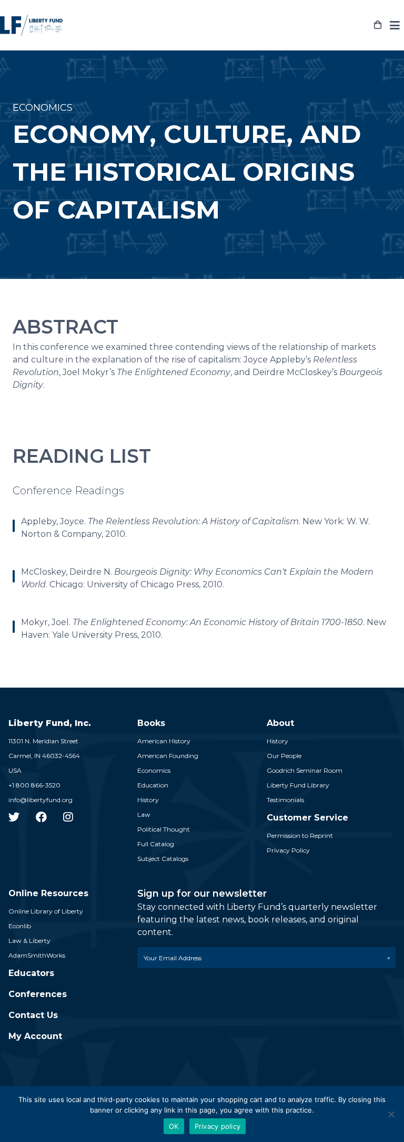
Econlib (19, 926)
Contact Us (33, 1015)
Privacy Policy (288, 850)
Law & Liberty (29, 940)
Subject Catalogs (162, 859)
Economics (153, 770)
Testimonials (285, 800)
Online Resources (48, 893)
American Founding (167, 756)
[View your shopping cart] (378, 25)
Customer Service (307, 818)
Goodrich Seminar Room (304, 770)
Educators (31, 973)
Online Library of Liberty (45, 911)
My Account (35, 1036)
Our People (284, 756)
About (280, 723)
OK (174, 1126)
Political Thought (163, 829)
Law (143, 814)
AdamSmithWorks (36, 955)
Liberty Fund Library (298, 785)
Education (152, 785)
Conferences (37, 994)
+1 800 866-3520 (34, 785)
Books (151, 723)
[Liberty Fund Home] (31, 25)
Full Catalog (155, 844)
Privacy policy (218, 1126)
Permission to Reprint (300, 835)
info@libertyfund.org (40, 800)
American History (163, 741)
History (148, 800)
